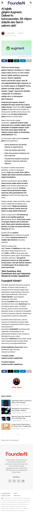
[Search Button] (31, 2)
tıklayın (12, 352)
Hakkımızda (17, 495)
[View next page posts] (18, 434)
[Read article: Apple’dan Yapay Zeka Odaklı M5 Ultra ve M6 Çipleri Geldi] (6, 419)
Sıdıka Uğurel (10, 33)
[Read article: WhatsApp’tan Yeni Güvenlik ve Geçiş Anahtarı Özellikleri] (6, 411)
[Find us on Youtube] (23, 481)
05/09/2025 (21, 33)
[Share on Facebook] (4, 60)
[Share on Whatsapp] (17, 60)
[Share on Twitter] (10, 60)
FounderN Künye (5, 493)
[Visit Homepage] (16, 3)
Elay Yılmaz (16, 428)
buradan (14, 276)
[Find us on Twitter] (14, 481)
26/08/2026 (25, 420)
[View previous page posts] (14, 434)
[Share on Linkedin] (23, 60)
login (7, 440)
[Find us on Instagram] (18, 481)
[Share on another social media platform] (29, 60)
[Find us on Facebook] (10, 481)
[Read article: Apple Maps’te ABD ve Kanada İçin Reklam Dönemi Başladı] (6, 403)
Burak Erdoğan (17, 420)
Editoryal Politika (5, 495)
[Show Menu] (2, 2)
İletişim (15, 493)
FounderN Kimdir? (11, 281)
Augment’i (22, 86)
